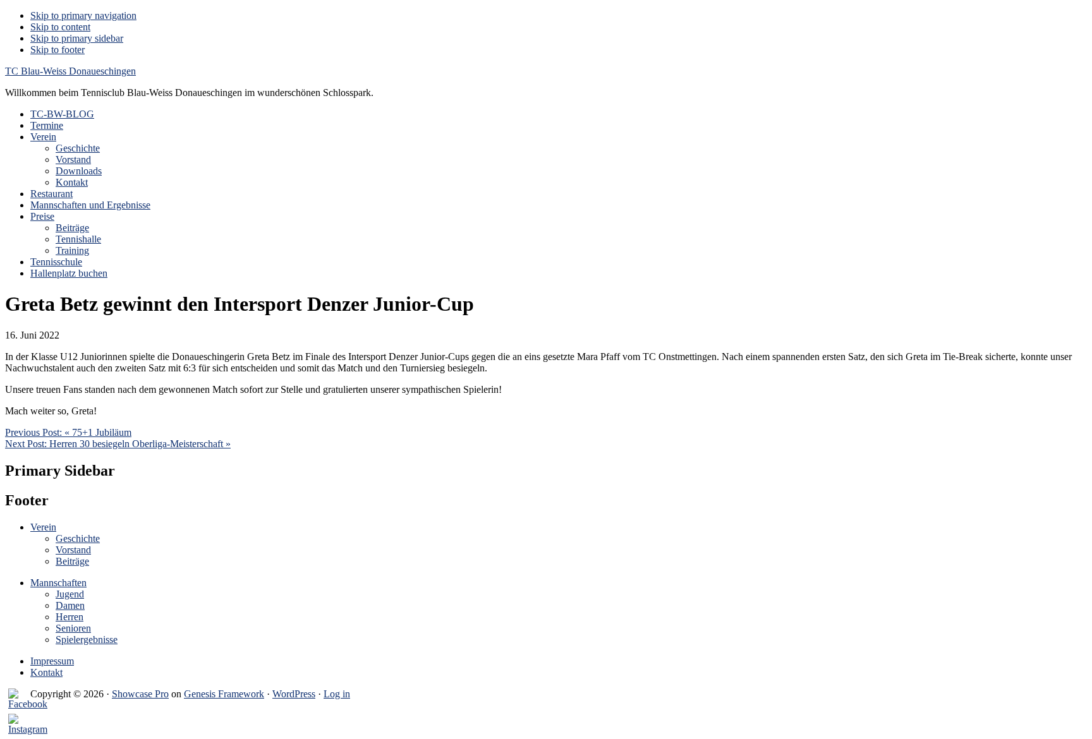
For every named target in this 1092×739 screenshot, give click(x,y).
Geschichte (78, 538)
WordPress (293, 693)
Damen (70, 605)
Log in (337, 693)
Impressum (52, 661)
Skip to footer (57, 49)
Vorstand (73, 549)
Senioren (73, 628)
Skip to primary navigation (83, 15)
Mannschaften (58, 582)
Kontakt (46, 672)
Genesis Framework (224, 693)
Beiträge (72, 561)
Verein (43, 527)
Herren (69, 616)
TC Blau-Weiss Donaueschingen (70, 71)
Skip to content (60, 26)
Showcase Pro (140, 693)
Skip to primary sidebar (76, 38)
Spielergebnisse (87, 639)
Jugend (70, 594)
